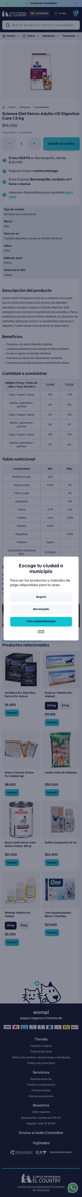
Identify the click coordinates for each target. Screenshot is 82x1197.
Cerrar (41, 631)
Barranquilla (41, 609)
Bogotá (41, 597)
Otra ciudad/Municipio (41, 621)
